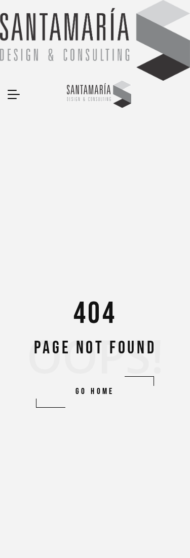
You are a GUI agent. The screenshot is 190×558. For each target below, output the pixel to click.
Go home (95, 391)
